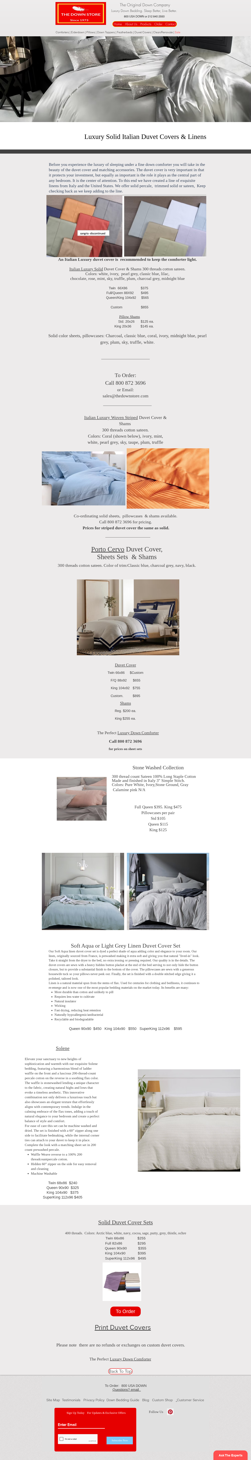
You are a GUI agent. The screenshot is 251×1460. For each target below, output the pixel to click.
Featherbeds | (126, 32)
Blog (145, 1400)
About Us (131, 24)
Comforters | (63, 32)
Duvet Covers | (144, 32)
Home (118, 24)
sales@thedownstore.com (125, 395)
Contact (171, 24)
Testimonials (71, 1400)
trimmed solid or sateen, (176, 186)
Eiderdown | (78, 32)
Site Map (53, 1400)
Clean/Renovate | (164, 32)
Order (159, 24)
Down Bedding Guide (123, 1400)
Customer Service (190, 1400)
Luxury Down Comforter (138, 733)
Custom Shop (163, 1400)
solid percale (141, 186)
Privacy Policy (94, 1400)
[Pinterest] (170, 1412)
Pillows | (91, 32)
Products (145, 24)
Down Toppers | (107, 32)
